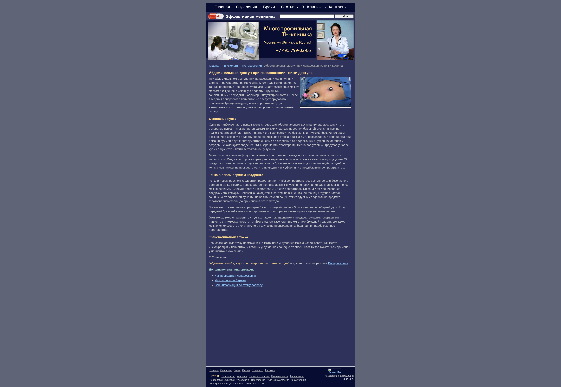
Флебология (242, 380)
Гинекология (231, 65)
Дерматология (281, 380)
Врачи (269, 7)
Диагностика (236, 383)
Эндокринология (218, 383)
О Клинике (312, 7)
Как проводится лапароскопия (235, 275)
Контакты (338, 7)
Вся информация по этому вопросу (239, 285)
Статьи (288, 7)
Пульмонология (279, 376)
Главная (222, 7)
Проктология (258, 380)
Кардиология (297, 376)
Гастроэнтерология (259, 376)
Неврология (216, 380)
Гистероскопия (252, 65)
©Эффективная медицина (339, 376)
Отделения (246, 7)
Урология (242, 376)
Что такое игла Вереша (230, 280)
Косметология (298, 380)
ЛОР (269, 380)
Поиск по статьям (254, 383)
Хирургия (229, 380)
